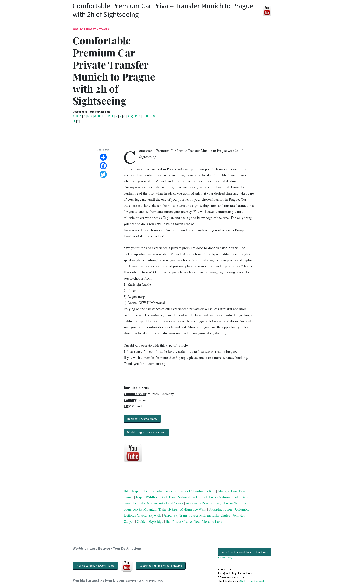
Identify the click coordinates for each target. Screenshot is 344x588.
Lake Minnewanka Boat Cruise (160, 503)
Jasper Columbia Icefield (197, 490)
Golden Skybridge (150, 521)
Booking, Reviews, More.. (142, 419)
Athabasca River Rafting (203, 503)
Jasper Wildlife (147, 497)
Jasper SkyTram (175, 515)
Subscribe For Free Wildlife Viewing (161, 565)
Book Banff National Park (179, 497)
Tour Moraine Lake (208, 521)
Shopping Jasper (221, 509)
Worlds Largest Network (91, 29)
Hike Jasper (132, 490)
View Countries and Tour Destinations (245, 552)
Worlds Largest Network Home (146, 432)
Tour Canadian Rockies (160, 490)
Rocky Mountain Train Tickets (155, 509)
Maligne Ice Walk (193, 509)
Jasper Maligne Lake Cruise (209, 515)
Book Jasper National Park (219, 497)
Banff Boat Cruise (179, 521)
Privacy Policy (225, 557)
